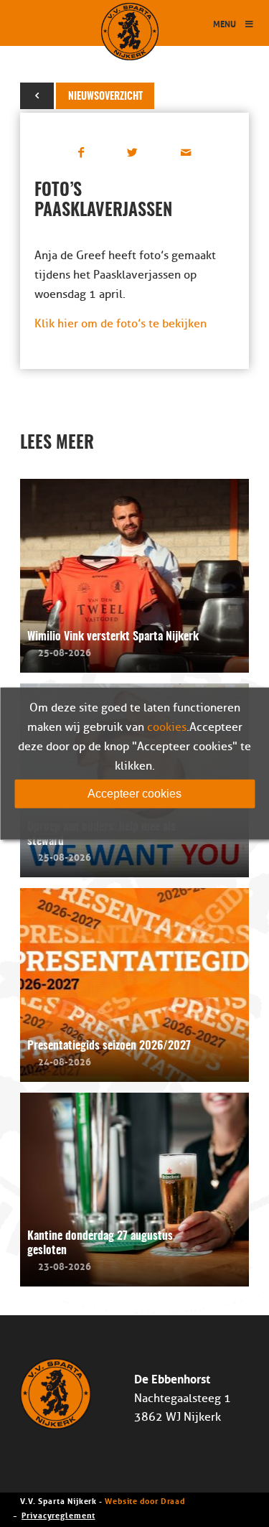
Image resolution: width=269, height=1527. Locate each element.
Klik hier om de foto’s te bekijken (120, 324)
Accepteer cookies (134, 793)
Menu (224, 23)
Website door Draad (145, 1500)
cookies (167, 726)
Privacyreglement (58, 1514)
